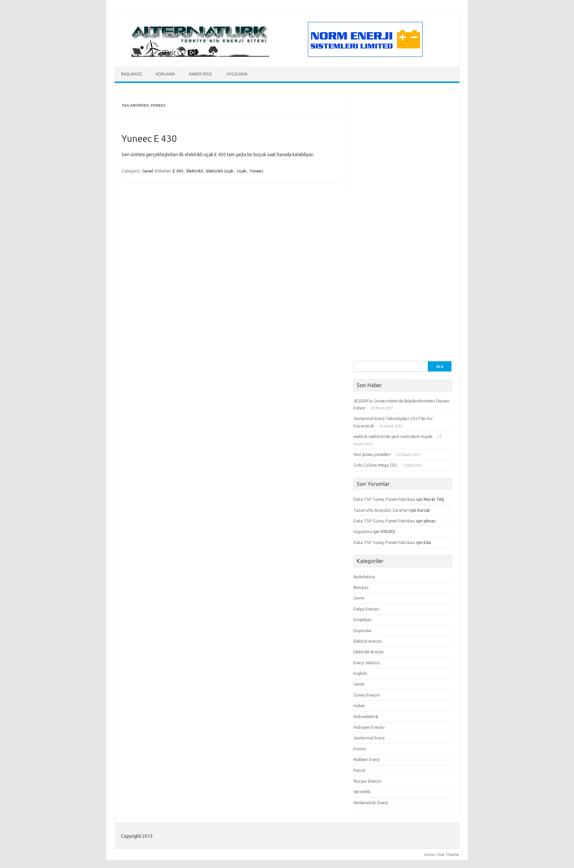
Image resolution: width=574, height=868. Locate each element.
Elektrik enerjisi (367, 641)
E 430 (178, 170)
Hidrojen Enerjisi (369, 727)
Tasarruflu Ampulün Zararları (381, 510)
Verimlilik (361, 791)
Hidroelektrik (365, 716)
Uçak (241, 170)
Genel (147, 170)
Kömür (359, 748)
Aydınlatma (364, 576)
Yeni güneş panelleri (372, 454)
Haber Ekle (200, 74)
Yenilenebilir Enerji (370, 802)
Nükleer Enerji (366, 759)
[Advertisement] (402, 261)
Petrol (359, 770)
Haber (359, 705)
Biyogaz (361, 587)
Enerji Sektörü (366, 662)
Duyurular (362, 630)
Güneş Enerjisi (366, 695)
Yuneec (256, 170)
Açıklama (165, 74)
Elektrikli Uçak (220, 170)
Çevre (358, 598)
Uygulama (236, 74)
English (360, 673)
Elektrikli (194, 170)
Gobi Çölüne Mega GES (375, 465)
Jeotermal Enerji (369, 737)
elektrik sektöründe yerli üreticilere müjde (392, 436)
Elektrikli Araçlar (368, 651)
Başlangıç (131, 74)
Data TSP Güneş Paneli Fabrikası (384, 499)
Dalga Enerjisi (366, 608)
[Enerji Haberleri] (200, 55)
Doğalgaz (362, 619)
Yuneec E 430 (149, 138)
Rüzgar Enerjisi (367, 781)
